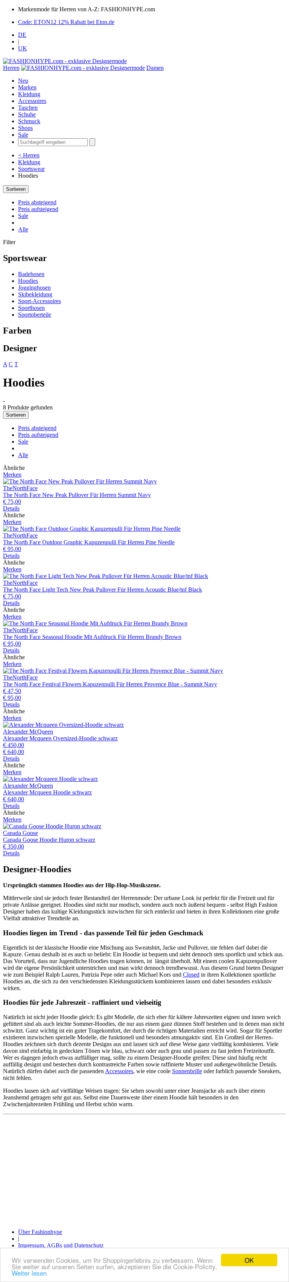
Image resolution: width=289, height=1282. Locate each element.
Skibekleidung (35, 294)
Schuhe (27, 114)
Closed (191, 974)
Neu (23, 80)
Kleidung (29, 94)
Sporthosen (31, 308)
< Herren (29, 155)
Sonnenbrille (187, 1071)
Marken (27, 87)
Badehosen (31, 274)
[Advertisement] (144, 1170)
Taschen (28, 107)
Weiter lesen (29, 1272)
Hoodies (28, 281)
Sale (23, 134)
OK (249, 1260)
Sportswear (31, 169)
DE (22, 35)
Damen (155, 68)
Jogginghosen (34, 287)
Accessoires (32, 101)
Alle (23, 229)
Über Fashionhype (40, 1232)
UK (22, 48)
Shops (25, 128)
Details (11, 508)
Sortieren (16, 189)
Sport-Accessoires (39, 301)
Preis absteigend (37, 202)
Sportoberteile (34, 314)
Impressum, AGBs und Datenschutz (60, 1245)
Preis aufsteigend (38, 209)
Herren (11, 68)
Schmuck (29, 121)
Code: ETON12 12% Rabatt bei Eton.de (66, 22)
